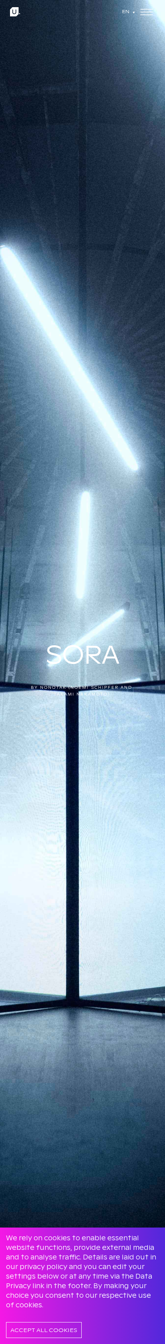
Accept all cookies (43, 1330)
